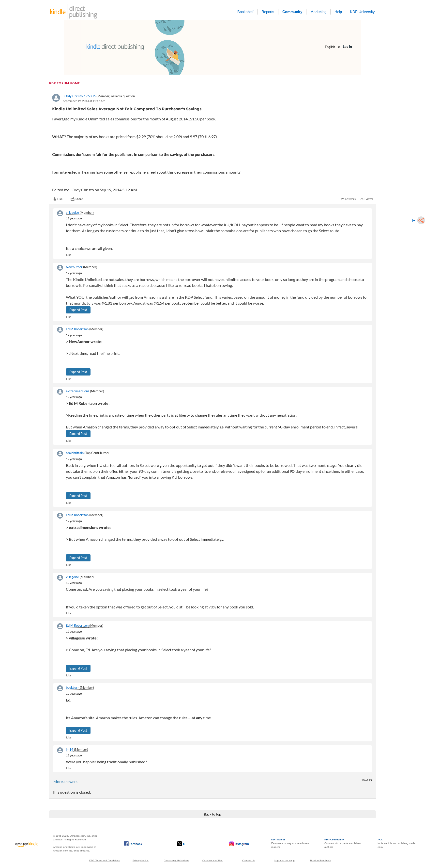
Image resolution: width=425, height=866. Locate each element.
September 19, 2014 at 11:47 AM (84, 101)
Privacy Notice (141, 860)
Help (338, 12)
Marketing (318, 12)
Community (292, 12)
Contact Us (248, 860)
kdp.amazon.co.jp (284, 860)
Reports (267, 12)
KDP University (362, 12)
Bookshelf (245, 12)
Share (79, 199)
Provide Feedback (320, 860)
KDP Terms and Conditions (104, 860)
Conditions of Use (212, 860)
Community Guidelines (176, 860)
